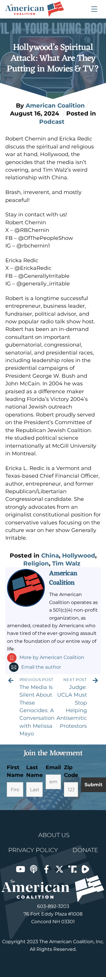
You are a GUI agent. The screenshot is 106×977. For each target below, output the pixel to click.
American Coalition (63, 578)
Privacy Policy (33, 850)
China (50, 555)
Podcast (51, 121)
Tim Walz (66, 563)
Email (53, 767)
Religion (36, 563)
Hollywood (78, 555)
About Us (53, 835)
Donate (85, 850)
